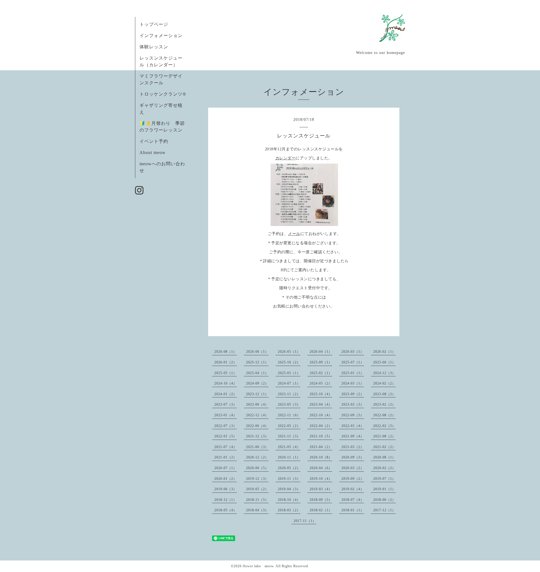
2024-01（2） (225, 394)
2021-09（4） (352, 436)
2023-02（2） (384, 404)
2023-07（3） (225, 404)
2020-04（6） (321, 468)
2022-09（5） (352, 415)
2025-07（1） (352, 362)
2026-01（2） (225, 362)
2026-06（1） (257, 352)
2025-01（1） (352, 373)
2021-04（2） (321, 447)
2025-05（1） (225, 373)
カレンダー (285, 158)
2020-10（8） (321, 457)
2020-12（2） (257, 457)
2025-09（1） (321, 362)
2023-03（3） (352, 404)
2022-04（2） (321, 426)
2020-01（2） (225, 479)
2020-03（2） (352, 468)
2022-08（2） (384, 415)
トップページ (154, 24)
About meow (153, 152)
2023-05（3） (289, 404)
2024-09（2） (257, 383)
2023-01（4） (225, 415)
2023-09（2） (352, 394)
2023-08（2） (384, 394)
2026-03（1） (352, 352)
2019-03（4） (321, 489)
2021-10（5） (321, 436)
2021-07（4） (225, 447)
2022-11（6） (289, 415)
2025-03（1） (289, 373)
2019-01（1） (384, 489)
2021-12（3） (257, 436)
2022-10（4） (321, 415)
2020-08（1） (384, 457)
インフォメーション (161, 35)
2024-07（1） (289, 383)
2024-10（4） (225, 383)
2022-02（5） (384, 426)
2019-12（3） (257, 479)
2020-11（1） (289, 457)
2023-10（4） (321, 394)
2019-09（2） (352, 479)
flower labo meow (258, 566)
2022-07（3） (225, 426)
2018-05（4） (225, 510)
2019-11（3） (289, 479)
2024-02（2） (384, 383)
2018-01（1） (352, 510)
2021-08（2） (384, 436)
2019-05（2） (257, 489)
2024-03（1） (352, 383)
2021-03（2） (352, 447)
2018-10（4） (289, 500)
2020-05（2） (289, 468)
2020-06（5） (257, 468)
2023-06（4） (257, 404)
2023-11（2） (289, 394)
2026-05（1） (289, 352)
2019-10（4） (321, 479)
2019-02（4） (352, 489)
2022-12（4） (257, 415)
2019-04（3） (289, 489)
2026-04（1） (321, 352)
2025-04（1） (257, 373)
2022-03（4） (352, 426)
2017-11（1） (305, 521)
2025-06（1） (384, 362)
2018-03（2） (289, 510)
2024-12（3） (384, 373)
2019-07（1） (384, 479)
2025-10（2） (289, 362)
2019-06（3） (225, 489)
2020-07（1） (225, 468)
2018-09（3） (321, 500)
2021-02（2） (384, 447)
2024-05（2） (321, 383)
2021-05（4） (289, 447)
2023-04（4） (321, 404)
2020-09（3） (352, 457)
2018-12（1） (225, 500)
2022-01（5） (225, 436)
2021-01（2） (225, 457)
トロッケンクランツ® (163, 94)
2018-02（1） (321, 510)
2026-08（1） (225, 352)
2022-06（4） (257, 426)
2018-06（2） (384, 500)
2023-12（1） (257, 394)
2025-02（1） (321, 373)
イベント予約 (154, 141)
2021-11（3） (289, 436)
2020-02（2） (384, 468)
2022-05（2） (289, 426)
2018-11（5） (257, 500)
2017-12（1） (384, 510)
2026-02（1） (384, 352)
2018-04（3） (257, 510)
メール (294, 234)
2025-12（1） (257, 362)
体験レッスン (154, 46)
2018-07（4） (352, 500)
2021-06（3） (257, 447)
